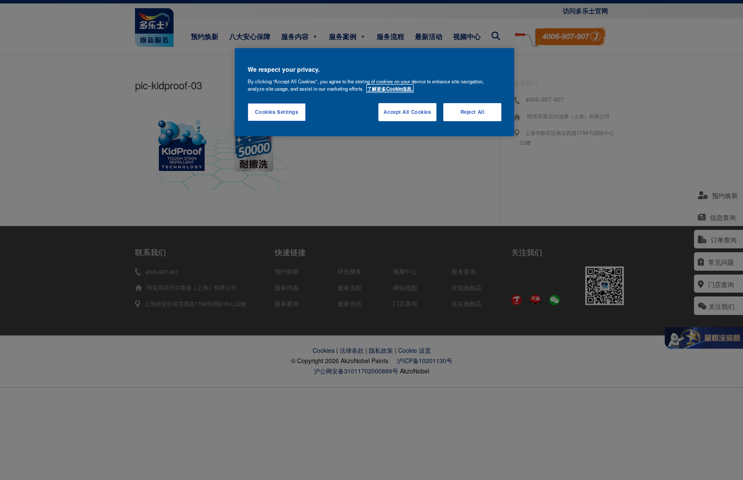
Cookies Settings (276, 111)
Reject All (473, 111)
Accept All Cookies (407, 111)
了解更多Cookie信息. (390, 88)
